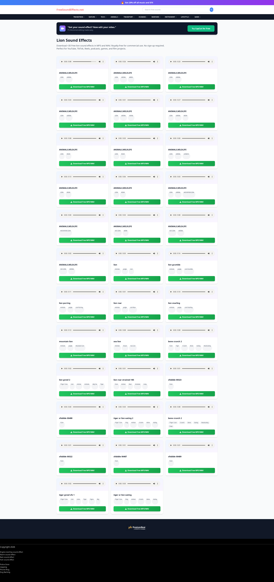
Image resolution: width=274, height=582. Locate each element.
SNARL (131, 116)
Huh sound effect (7, 560)
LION (61, 77)
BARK (125, 231)
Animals (114, 17)
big (98, 499)
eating (198, 346)
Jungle (125, 269)
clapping (3, 567)
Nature (92, 17)
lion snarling (188, 307)
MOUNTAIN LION (189, 192)
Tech (103, 17)
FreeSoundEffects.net (70, 9)
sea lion (132, 346)
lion (131, 269)
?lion (170, 346)
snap (170, 426)
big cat (95, 384)
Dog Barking (5, 572)
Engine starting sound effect (11, 552)
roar (130, 384)
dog (126, 423)
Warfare (155, 17)
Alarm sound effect (7, 554)
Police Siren (4, 564)
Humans (142, 17)
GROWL (69, 77)
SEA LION (118, 231)
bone (191, 346)
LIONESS (186, 154)
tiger (177, 346)
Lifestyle (185, 17)
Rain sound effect (7, 557)
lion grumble (189, 269)
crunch (184, 346)
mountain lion (80, 346)
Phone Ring (4, 569)
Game (197, 17)
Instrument (170, 17)
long (145, 384)
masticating (207, 346)
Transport (128, 17)
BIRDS (131, 77)
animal (79, 384)
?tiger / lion (64, 384)
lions (78, 499)
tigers (92, 499)
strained (137, 384)
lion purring (79, 307)
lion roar (133, 307)
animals (86, 384)
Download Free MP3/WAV (83, 87)
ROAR (185, 116)
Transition (78, 17)
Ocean (125, 346)
